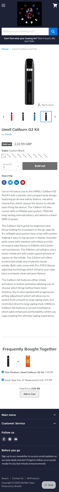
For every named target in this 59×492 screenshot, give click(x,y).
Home (5, 49)
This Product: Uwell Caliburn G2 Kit (24, 372)
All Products (33, 478)
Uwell (8, 134)
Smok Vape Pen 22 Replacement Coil (24, 380)
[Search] (53, 31)
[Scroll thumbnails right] (54, 117)
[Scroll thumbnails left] (4, 117)
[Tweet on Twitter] (10, 182)
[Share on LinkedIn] (16, 182)
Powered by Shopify (12, 486)
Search (5, 478)
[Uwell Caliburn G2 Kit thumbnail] (11, 116)
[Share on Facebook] (4, 182)
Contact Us (17, 478)
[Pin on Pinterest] (22, 182)
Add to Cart (29, 394)
